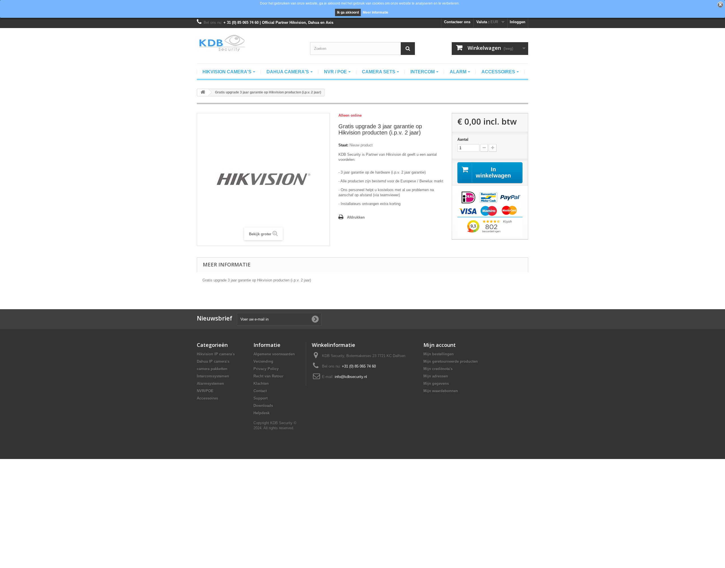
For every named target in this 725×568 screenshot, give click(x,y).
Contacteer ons (457, 22)
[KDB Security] (249, 43)
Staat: (343, 145)
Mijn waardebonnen (440, 391)
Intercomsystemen (213, 376)
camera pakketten (212, 369)
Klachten (261, 383)
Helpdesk (261, 413)
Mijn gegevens (436, 383)
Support (260, 398)
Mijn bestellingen (438, 354)
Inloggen (517, 22)
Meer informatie (375, 12)
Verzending (263, 361)
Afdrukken (356, 217)
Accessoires (207, 398)
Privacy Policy (266, 369)
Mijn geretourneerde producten (450, 361)
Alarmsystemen (210, 383)
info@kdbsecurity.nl (351, 377)
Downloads (263, 405)
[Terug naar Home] (202, 92)
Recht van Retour (268, 376)
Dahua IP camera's (213, 361)
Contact (260, 391)
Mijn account (439, 344)
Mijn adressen (435, 376)
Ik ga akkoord (348, 12)
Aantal (462, 139)
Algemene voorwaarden (274, 354)
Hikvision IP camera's (216, 354)
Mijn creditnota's (438, 369)
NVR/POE (205, 391)
